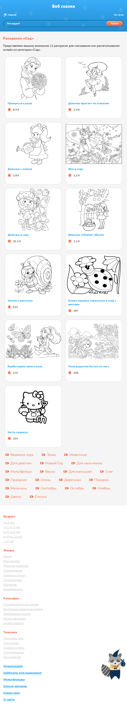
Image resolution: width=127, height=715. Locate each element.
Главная (12, 14)
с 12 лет (8, 541)
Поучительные (13, 652)
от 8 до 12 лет (12, 537)
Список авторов (15, 686)
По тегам (119, 14)
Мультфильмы (14, 679)
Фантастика (11, 561)
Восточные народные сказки (23, 609)
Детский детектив (15, 566)
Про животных (13, 638)
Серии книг (11, 693)
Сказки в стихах (14, 575)
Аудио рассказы (14, 619)
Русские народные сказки (21, 604)
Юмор (7, 556)
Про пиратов (12, 657)
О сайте (9, 700)
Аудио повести (13, 623)
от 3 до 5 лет (11, 527)
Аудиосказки (13, 666)
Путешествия (12, 580)
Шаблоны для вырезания (22, 673)
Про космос (11, 643)
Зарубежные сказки (17, 614)
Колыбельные (12, 589)
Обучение (10, 585)
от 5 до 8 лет (11, 532)
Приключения (12, 571)
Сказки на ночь (13, 648)
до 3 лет (8, 523)
